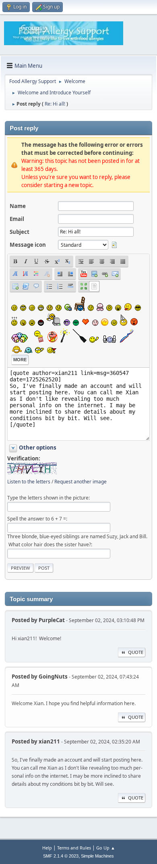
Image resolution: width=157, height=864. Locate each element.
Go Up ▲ (105, 848)
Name (18, 206)
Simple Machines (97, 856)
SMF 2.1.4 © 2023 (60, 856)
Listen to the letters (28, 481)
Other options (37, 447)
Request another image (80, 481)
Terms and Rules (74, 848)
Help (47, 848)
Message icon (28, 244)
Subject (19, 231)
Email (17, 219)
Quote (135, 652)
